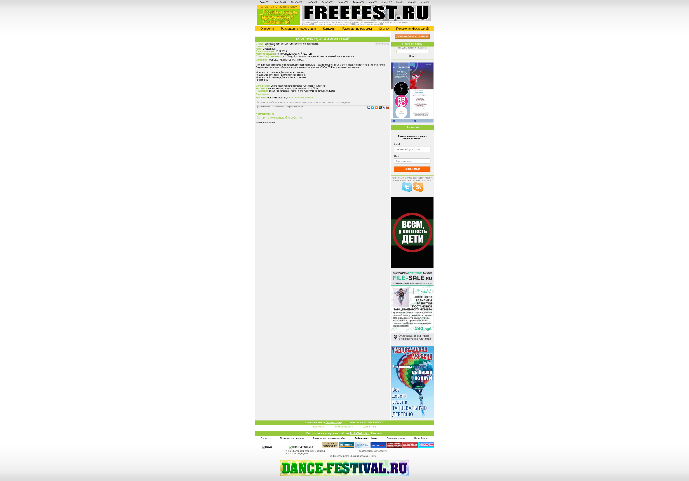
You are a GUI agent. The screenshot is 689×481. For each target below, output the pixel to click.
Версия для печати (295, 107)
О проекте (267, 28)
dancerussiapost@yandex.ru (373, 451)
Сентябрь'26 (280, 2)
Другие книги (370, 427)
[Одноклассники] (376, 107)
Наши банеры (421, 438)
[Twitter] (372, 107)
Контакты (329, 28)
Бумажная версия (396, 438)
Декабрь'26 (327, 2)
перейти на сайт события (300, 97)
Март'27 (373, 2)
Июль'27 (425, 2)
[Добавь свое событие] (412, 39)
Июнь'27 (412, 2)
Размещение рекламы (357, 28)
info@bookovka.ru (344, 427)
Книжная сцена (333, 422)
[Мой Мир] (380, 107)
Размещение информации (298, 28)
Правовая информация (292, 438)
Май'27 (400, 2)
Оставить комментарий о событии (279, 117)
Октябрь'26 (296, 2)
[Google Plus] (387, 107)
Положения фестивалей (412, 28)
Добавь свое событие (366, 438)
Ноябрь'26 (312, 2)
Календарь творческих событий (309, 451)
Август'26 (264, 2)
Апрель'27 (386, 2)
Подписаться (412, 168)
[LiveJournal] (383, 107)
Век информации (360, 456)
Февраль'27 (358, 2)
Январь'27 (343, 2)
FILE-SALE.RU (360, 433)
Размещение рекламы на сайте (329, 438)
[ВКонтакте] (368, 107)
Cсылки (384, 28)
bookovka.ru (319, 427)
